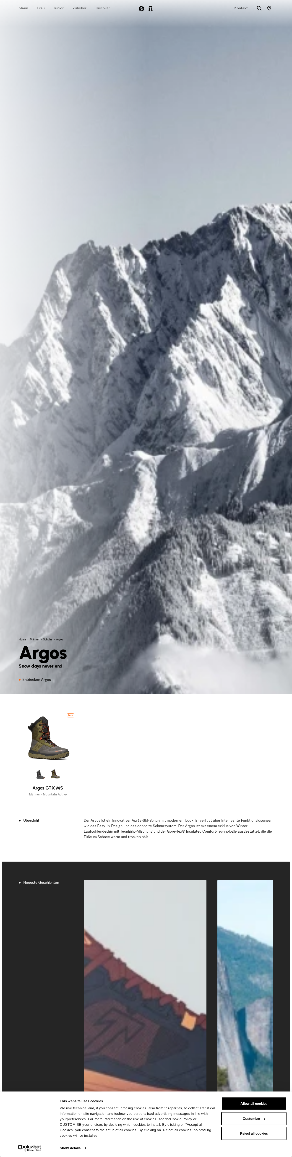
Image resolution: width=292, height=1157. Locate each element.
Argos (59, 639)
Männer (35, 639)
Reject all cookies (254, 1133)
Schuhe (48, 639)
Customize (251, 1118)
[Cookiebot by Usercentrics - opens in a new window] (30, 1148)
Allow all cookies (253, 1103)
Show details (70, 1148)
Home (23, 639)
